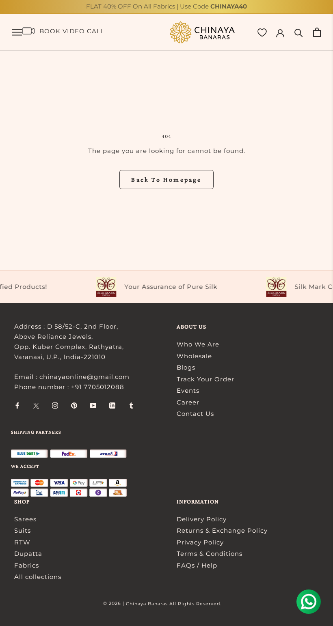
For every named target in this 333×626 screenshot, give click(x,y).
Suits (22, 530)
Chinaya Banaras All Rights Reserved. (173, 604)
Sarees (25, 519)
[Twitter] (36, 405)
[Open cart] (317, 32)
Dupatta (28, 553)
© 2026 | (114, 603)
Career (188, 402)
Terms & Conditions (209, 553)
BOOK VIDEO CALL (72, 31)
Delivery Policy (202, 519)
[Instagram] (55, 405)
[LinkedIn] (112, 405)
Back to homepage (166, 179)
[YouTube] (93, 405)
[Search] (298, 32)
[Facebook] (17, 405)
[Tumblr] (131, 405)
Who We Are (198, 344)
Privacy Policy (200, 542)
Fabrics (26, 565)
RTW (22, 542)
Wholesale (194, 356)
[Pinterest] (74, 405)
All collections (37, 577)
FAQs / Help (197, 565)
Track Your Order (205, 379)
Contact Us (195, 413)
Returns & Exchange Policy (222, 530)
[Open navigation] (17, 32)
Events (188, 390)
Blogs (186, 367)
